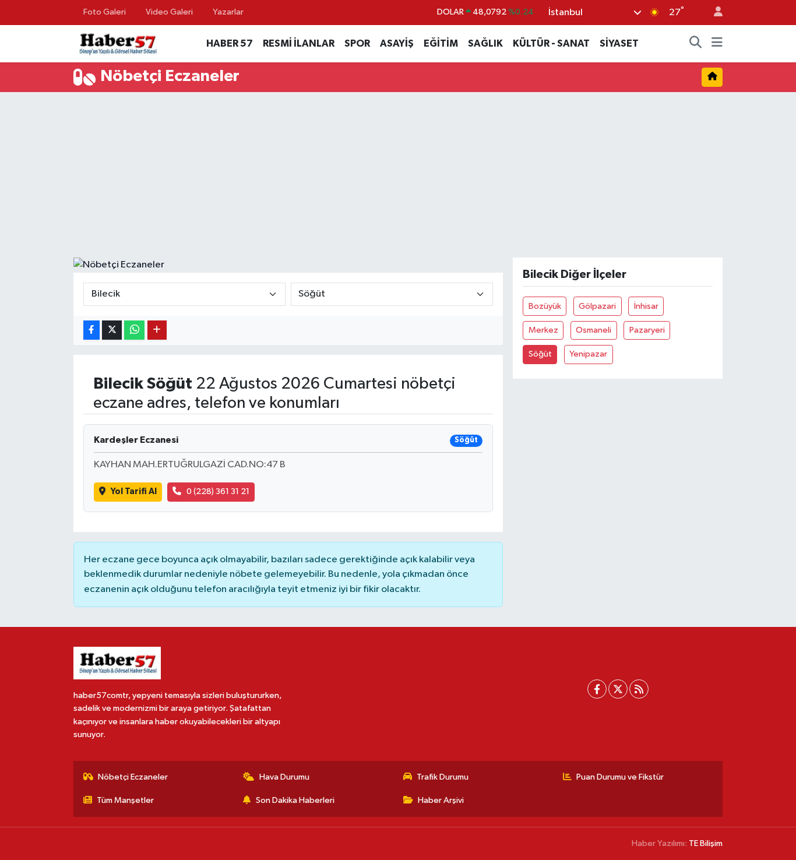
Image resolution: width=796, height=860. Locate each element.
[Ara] (696, 43)
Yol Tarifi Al (134, 491)
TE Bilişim (706, 843)
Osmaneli (593, 330)
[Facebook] (597, 689)
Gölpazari (597, 306)
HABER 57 (229, 43)
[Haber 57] (117, 42)
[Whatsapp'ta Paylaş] (134, 330)
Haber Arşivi (441, 800)
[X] (618, 689)
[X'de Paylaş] (112, 330)
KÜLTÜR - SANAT (551, 43)
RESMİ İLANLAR (298, 43)
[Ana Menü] (717, 43)
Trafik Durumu (443, 777)
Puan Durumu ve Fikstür (620, 777)
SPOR (357, 43)
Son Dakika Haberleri (295, 800)
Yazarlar (228, 12)
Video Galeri (169, 12)
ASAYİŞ (397, 43)
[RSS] (639, 689)
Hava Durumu (284, 777)
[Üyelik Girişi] (713, 12)
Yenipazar (588, 354)
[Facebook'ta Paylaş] (91, 330)
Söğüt (540, 354)
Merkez (543, 330)
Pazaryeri (647, 330)
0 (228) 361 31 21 (217, 491)
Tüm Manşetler (125, 800)
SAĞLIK (485, 43)
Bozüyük (545, 306)
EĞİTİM (441, 43)
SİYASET (619, 43)
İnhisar (646, 306)
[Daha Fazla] (157, 330)
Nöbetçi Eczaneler (133, 777)
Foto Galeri (104, 12)
